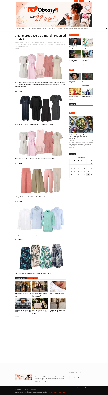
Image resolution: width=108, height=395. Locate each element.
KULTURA (60, 29)
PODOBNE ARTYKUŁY (21, 278)
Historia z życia (21, 29)
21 (84, 171)
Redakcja (76, 387)
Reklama (81, 387)
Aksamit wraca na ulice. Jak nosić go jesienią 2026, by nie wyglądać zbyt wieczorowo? (39, 295)
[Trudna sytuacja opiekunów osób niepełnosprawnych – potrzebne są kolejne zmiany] (87, 54)
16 (91, 168)
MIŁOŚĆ (45, 29)
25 (74, 174)
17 (71, 171)
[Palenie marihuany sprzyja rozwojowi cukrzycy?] (75, 54)
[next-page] (18, 316)
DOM (75, 29)
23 (91, 171)
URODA (29, 29)
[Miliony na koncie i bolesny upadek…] (75, 42)
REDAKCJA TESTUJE (68, 29)
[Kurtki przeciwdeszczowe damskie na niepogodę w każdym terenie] (87, 76)
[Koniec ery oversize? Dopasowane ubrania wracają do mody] (58, 303)
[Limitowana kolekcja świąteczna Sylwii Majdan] (75, 91)
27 (81, 174)
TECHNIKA (86, 29)
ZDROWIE (34, 29)
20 (81, 171)
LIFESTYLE (39, 29)
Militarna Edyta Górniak (87, 96)
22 (88, 171)
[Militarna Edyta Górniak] (87, 91)
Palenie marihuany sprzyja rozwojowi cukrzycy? (73, 60)
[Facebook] (87, 1)
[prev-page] (16, 316)
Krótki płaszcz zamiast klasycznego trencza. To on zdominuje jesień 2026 (23, 295)
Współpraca (86, 387)
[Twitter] (92, 1)
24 (71, 174)
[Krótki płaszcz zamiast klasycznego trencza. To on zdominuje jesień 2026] (23, 286)
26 (78, 174)
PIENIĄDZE (80, 29)
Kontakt (91, 387)
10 (71, 168)
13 (81, 168)
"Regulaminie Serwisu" (53, 392)
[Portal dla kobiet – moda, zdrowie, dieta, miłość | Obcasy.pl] (54, 14)
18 (74, 171)
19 (78, 171)
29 (88, 174)
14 (84, 168)
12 (78, 168)
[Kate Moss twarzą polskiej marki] (75, 76)
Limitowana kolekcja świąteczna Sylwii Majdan (73, 98)
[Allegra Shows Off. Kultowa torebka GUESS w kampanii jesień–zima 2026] (23, 303)
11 (74, 168)
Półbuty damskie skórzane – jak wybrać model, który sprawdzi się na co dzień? (40, 312)
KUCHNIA (50, 29)
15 (88, 168)
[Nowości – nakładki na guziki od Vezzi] (58, 286)
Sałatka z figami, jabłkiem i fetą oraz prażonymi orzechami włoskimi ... (79, 136)
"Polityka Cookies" (61, 391)
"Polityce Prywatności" (63, 392)
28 (84, 174)
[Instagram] (90, 1)
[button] (106, 29)
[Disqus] (40, 340)
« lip (70, 179)
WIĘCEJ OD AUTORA (32, 278)
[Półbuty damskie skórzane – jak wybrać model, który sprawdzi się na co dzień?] (40, 303)
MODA (55, 29)
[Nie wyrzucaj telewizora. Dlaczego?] (87, 42)
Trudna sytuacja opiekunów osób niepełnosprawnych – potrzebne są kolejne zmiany (86, 62)
